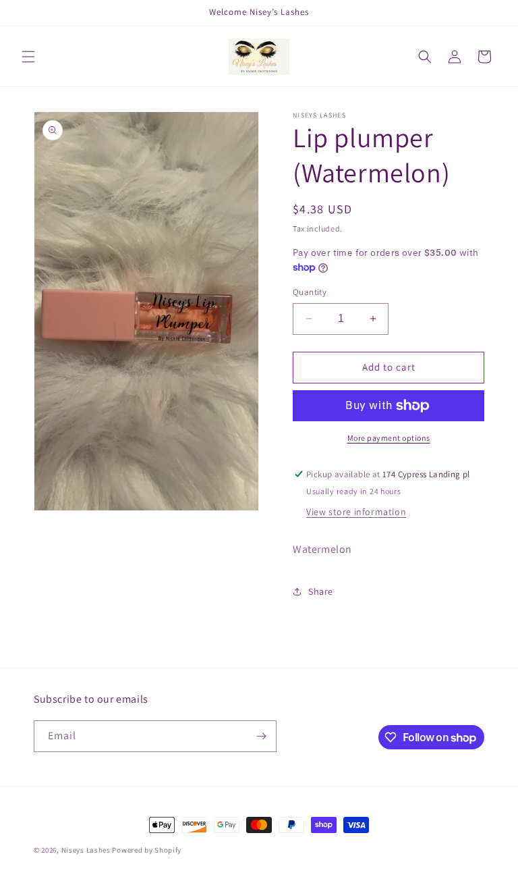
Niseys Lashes (86, 850)
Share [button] (320, 591)
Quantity (309, 292)
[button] (28, 57)
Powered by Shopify (146, 850)
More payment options (388, 438)
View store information (356, 512)
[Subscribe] (261, 736)
